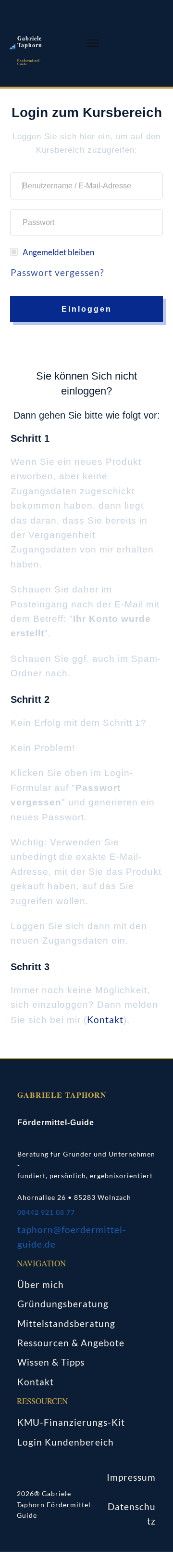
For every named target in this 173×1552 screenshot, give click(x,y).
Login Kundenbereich (65, 1441)
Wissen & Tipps (51, 1362)
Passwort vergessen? (57, 272)
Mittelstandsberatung (66, 1323)
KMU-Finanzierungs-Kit (71, 1422)
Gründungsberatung (63, 1303)
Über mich (40, 1284)
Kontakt (105, 1019)
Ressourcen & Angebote (70, 1342)
